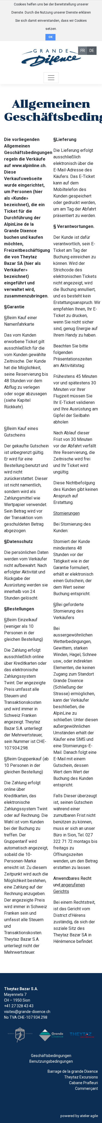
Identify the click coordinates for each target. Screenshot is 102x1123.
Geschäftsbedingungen (51, 1055)
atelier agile (89, 1116)
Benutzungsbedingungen (51, 1061)
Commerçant (86, 1088)
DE (91, 50)
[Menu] (51, 77)
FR (83, 50)
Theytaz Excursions (81, 1077)
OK (50, 37)
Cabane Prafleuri (83, 1083)
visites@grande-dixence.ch (27, 1011)
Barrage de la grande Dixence (73, 1071)
